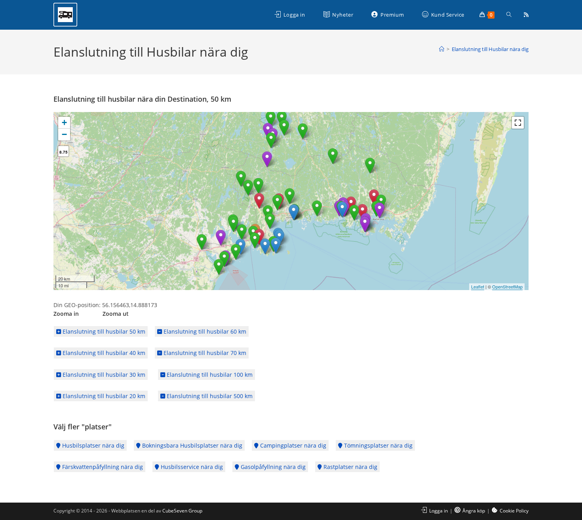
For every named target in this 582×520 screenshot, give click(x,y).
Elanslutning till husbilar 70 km (204, 353)
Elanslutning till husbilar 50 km (103, 331)
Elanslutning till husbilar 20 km (103, 396)
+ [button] (64, 122)
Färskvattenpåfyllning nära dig (102, 467)
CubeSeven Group (182, 510)
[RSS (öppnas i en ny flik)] (526, 14)
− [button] (64, 134)
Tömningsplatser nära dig (377, 445)
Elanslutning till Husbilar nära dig (490, 49)
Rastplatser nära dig (349, 467)
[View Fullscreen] (518, 123)
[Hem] (441, 49)
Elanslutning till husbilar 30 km (103, 374)
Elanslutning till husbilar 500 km (209, 396)
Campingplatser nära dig (292, 445)
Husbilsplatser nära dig (92, 445)
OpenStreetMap (507, 286)
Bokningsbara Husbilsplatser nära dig (191, 445)
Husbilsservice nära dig (191, 467)
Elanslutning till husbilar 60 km (204, 331)
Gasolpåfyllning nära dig (272, 467)
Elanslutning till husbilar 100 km (209, 374)
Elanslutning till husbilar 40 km (103, 353)
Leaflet (477, 286)
